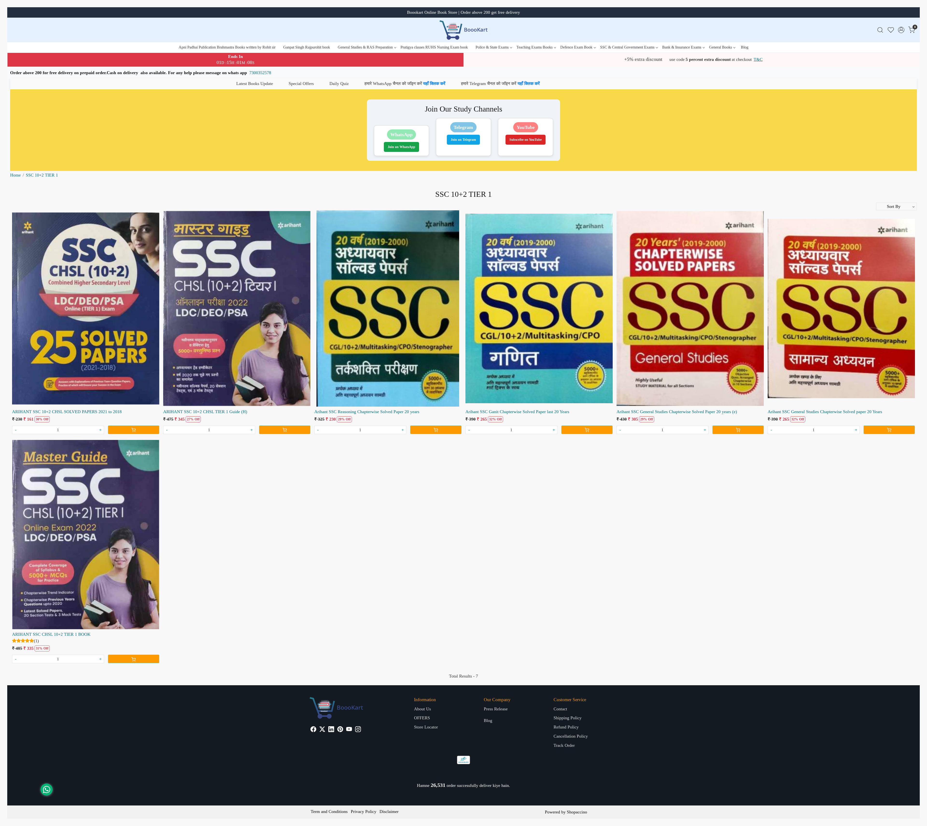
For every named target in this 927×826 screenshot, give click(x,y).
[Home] (463, 30)
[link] (880, 30)
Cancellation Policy (571, 736)
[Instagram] (358, 730)
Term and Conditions (329, 811)
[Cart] (133, 429)
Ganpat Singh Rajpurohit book (306, 47)
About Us (422, 708)
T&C (758, 59)
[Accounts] (901, 30)
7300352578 (260, 72)
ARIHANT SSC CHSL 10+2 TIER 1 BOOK (51, 634)
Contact (560, 708)
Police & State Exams (492, 47)
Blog (744, 47)
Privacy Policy (363, 811)
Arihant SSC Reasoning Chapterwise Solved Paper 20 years (366, 411)
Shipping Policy (568, 717)
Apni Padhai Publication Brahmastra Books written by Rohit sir (227, 47)
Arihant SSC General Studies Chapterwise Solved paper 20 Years (825, 411)
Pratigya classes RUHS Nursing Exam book (434, 47)
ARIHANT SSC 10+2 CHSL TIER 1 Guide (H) (205, 411)
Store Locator (426, 727)
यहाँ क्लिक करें (70, 83)
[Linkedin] (331, 730)
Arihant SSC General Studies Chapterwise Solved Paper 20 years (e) (677, 411)
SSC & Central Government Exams (627, 47)
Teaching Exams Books (534, 47)
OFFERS (422, 717)
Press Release (496, 708)
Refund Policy (566, 727)
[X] (322, 730)
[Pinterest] (340, 730)
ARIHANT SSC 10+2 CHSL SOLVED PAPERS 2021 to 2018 (67, 411)
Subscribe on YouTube (525, 139)
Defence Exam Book (576, 47)
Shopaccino (577, 812)
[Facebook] (313, 730)
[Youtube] (349, 730)
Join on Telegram (463, 139)
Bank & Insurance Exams (681, 47)
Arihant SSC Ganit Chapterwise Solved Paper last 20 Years (517, 411)
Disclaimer (389, 811)
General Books (720, 47)
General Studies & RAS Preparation (365, 47)
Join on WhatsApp (401, 147)
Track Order (564, 745)
